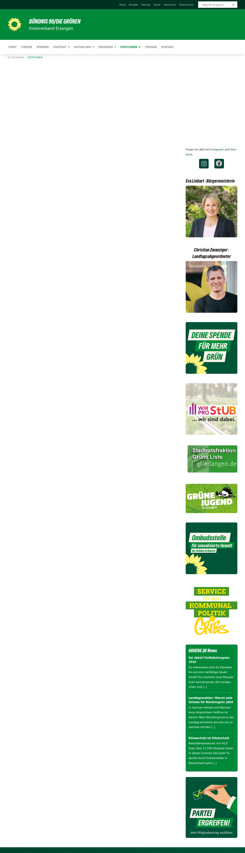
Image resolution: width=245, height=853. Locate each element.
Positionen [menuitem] (128, 47)
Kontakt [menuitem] (167, 47)
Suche (157, 4)
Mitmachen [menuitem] (82, 47)
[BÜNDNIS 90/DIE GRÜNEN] (14, 24)
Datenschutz (186, 4)
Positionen (35, 57)
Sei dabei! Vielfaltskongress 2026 (209, 659)
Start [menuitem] (12, 47)
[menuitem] (122, 4)
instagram (217, 149)
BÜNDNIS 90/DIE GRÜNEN (55, 21)
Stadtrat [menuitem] (60, 47)
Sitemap (145, 4)
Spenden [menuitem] (42, 47)
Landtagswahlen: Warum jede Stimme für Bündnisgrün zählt (211, 699)
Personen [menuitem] (105, 47)
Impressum (169, 4)
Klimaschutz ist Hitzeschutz (209, 738)
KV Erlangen (16, 57)
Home (122, 4)
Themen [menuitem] (26, 47)
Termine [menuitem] (151, 47)
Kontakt (133, 4)
